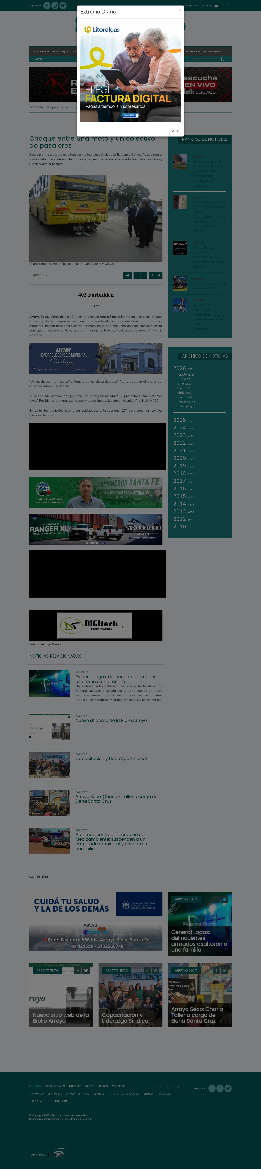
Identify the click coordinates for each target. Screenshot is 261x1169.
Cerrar (175, 130)
